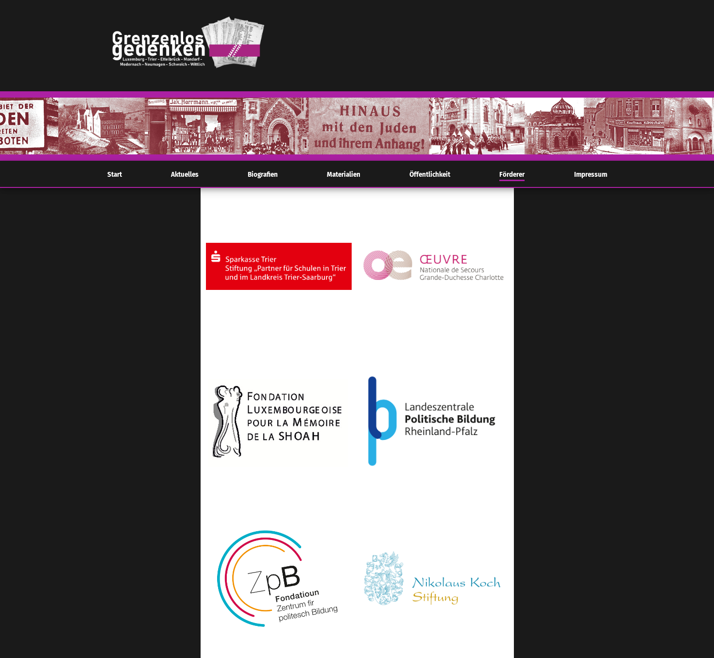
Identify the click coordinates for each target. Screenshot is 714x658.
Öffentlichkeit (429, 174)
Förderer (512, 174)
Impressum (590, 174)
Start (114, 174)
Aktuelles (185, 174)
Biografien (263, 174)
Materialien (343, 174)
